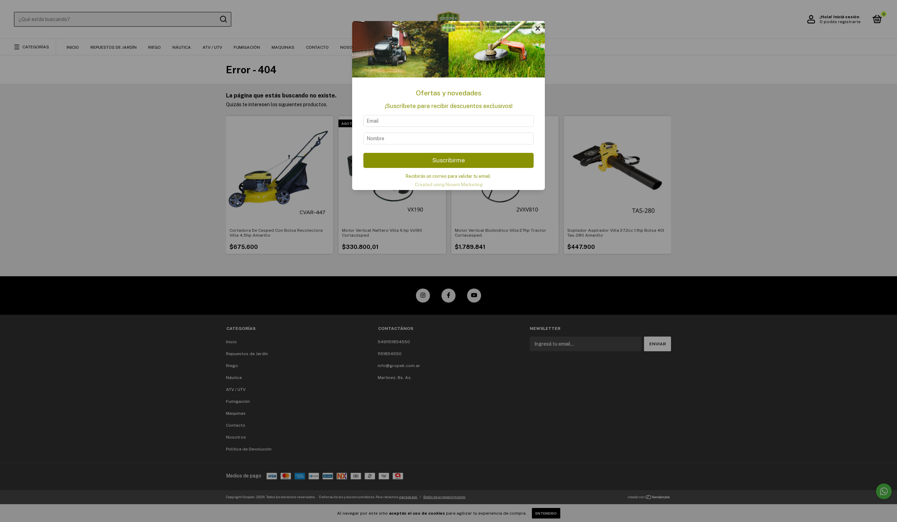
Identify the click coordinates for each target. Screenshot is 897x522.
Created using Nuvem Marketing (448, 184)
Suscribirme (448, 160)
